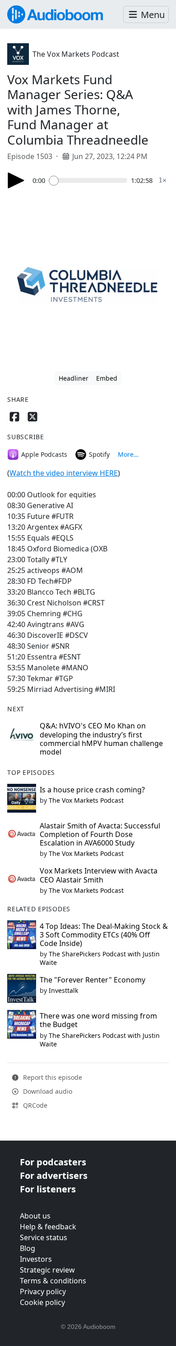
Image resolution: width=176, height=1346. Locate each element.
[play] (16, 180)
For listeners (48, 1189)
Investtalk (63, 990)
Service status (43, 1237)
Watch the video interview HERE (63, 473)
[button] (146, 14)
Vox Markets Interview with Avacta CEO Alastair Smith (98, 875)
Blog (27, 1248)
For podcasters (53, 1162)
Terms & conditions (53, 1281)
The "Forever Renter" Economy (92, 980)
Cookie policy (42, 1302)
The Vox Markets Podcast (75, 54)
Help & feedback (48, 1227)
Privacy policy (43, 1291)
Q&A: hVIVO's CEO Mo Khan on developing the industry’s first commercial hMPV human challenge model (101, 739)
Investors (36, 1259)
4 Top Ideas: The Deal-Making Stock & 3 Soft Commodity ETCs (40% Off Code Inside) (104, 934)
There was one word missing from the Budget (98, 1020)
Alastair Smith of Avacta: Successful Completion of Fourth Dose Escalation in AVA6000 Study (100, 834)
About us (35, 1216)
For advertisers (54, 1175)
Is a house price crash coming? (92, 790)
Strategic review (47, 1270)
